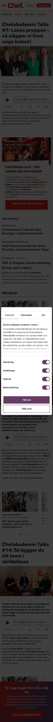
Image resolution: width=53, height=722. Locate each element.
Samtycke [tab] (9, 315)
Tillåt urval (27, 409)
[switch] (46, 370)
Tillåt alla (26, 400)
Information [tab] (26, 315)
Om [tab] (43, 315)
